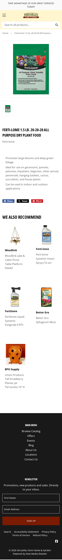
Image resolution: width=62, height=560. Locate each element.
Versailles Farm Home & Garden (34, 550)
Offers (31, 436)
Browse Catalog (31, 431)
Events (31, 440)
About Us (31, 450)
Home (5, 33)
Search (7, 531)
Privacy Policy (49, 531)
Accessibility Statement (26, 531)
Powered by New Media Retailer (30, 553)
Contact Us (31, 459)
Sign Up (31, 520)
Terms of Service (21, 535)
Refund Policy (40, 535)
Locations (31, 454)
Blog (31, 445)
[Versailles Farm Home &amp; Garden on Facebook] (56, 541)
